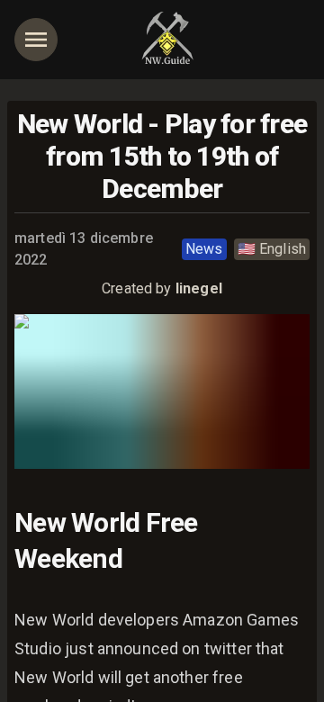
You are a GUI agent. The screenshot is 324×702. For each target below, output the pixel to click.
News (204, 248)
